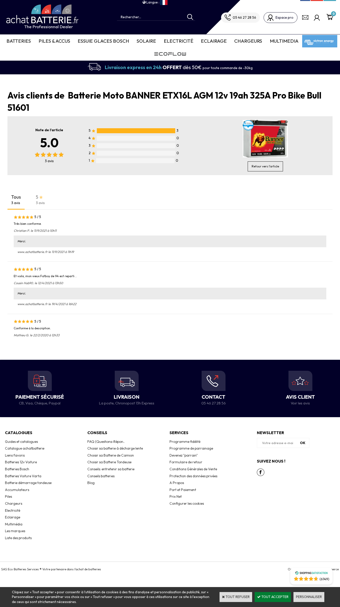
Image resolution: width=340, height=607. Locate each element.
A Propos (177, 483)
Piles (8, 496)
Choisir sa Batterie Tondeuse (109, 462)
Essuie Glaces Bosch (103, 41)
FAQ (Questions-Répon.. (106, 441)
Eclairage (214, 41)
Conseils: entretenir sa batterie (110, 469)
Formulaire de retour (186, 462)
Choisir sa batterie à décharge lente (115, 448)
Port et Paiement (183, 489)
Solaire (146, 41)
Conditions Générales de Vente (193, 469)
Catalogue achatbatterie (24, 448)
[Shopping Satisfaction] (311, 573)
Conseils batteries (100, 476)
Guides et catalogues (21, 441)
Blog (91, 483)
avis (49, 161)
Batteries (18, 41)
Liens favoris (15, 455)
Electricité (178, 41)
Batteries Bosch (17, 469)
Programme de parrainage (191, 448)
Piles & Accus (54, 41)
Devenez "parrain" (184, 455)
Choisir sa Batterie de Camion (110, 455)
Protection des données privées (193, 476)
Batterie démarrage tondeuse (28, 483)
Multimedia (284, 41)
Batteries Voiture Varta (23, 476)
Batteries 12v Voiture (21, 462)
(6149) (324, 579)
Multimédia (13, 524)
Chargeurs (248, 41)
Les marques (15, 531)
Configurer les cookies (187, 503)
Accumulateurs (17, 489)
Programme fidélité (185, 441)
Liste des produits (18, 538)
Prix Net (176, 496)
